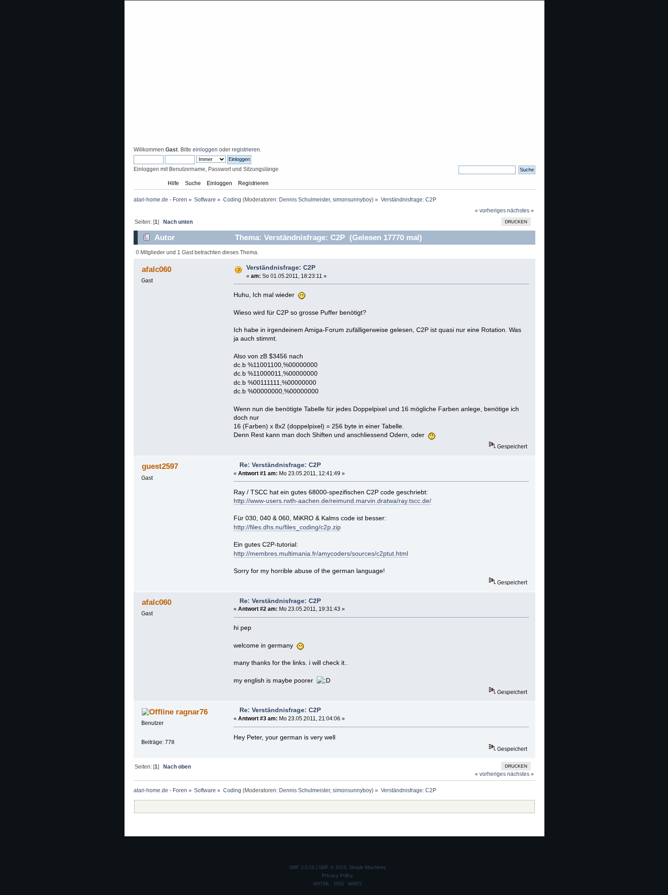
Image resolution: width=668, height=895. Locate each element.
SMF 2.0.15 (301, 867)
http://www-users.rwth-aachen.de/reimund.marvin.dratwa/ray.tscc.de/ (332, 501)
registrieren (246, 149)
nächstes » (520, 210)
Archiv (292, 129)
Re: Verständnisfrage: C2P (280, 465)
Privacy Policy (337, 875)
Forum (171, 129)
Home (146, 129)
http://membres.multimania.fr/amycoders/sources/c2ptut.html (321, 553)
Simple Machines (367, 867)
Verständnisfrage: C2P (280, 267)
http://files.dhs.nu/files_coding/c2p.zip (287, 527)
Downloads (224, 129)
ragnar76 (192, 712)
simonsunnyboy (352, 199)
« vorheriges (490, 210)
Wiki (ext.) (261, 129)
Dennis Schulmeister (304, 199)
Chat (195, 129)
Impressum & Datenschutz (344, 129)
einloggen (205, 149)
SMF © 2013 (332, 867)
